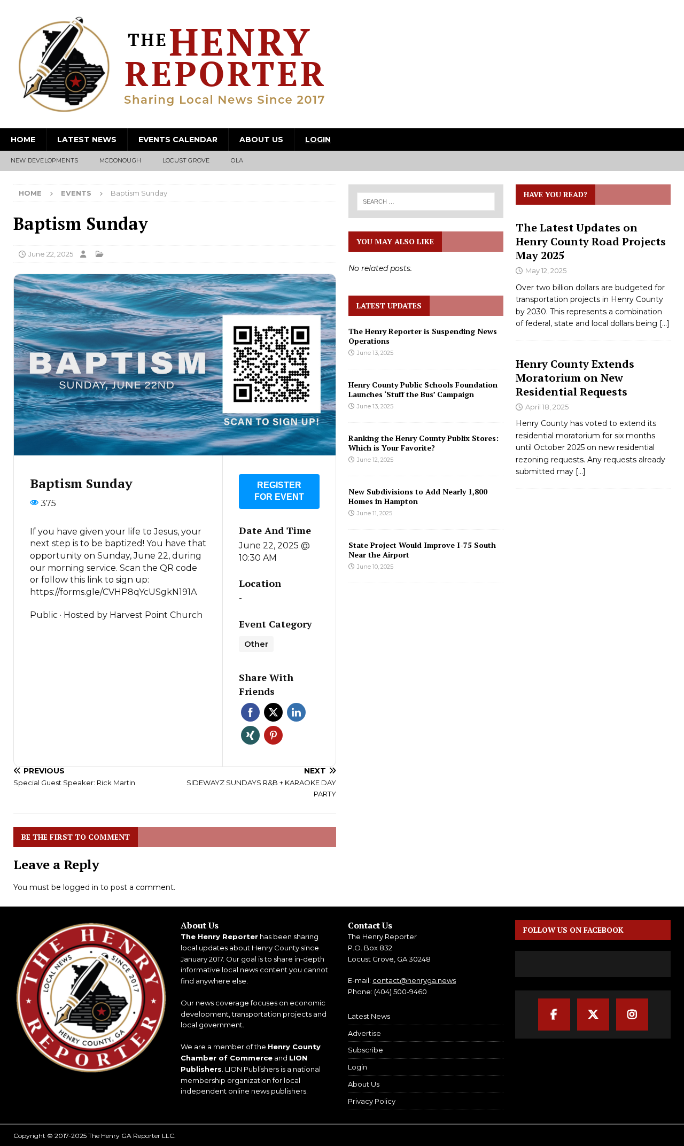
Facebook (250, 712)
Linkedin (296, 712)
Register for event (279, 491)
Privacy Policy (371, 1101)
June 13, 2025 (375, 353)
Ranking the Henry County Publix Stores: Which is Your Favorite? (423, 443)
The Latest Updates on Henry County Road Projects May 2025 (591, 241)
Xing (250, 735)
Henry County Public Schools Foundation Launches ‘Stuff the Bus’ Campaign (423, 389)
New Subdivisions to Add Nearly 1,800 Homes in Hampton (417, 496)
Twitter (273, 712)
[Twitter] (593, 1014)
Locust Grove (185, 160)
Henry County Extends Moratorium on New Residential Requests (575, 378)
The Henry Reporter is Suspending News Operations (422, 336)
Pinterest (273, 735)
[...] (664, 323)
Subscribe (365, 1050)
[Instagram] (632, 1014)
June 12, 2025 (375, 459)
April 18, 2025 (547, 406)
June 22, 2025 (50, 254)
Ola (237, 160)
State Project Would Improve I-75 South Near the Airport (422, 550)
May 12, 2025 (545, 270)
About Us (261, 139)
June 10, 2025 (375, 566)
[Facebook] (554, 1014)
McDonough (120, 160)
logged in (80, 887)
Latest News (86, 139)
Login (318, 139)
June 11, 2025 (374, 513)
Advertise (364, 1033)
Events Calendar (177, 139)
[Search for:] (425, 201)
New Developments (44, 160)
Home (23, 139)
